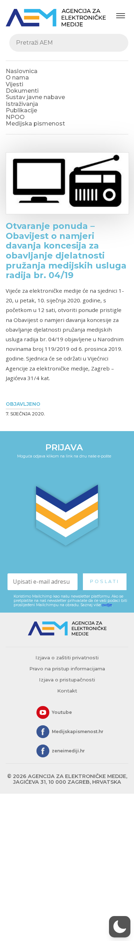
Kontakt (67, 691)
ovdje (107, 605)
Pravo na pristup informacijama (67, 668)
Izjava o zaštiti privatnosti (67, 657)
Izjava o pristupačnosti (67, 679)
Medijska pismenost (35, 123)
